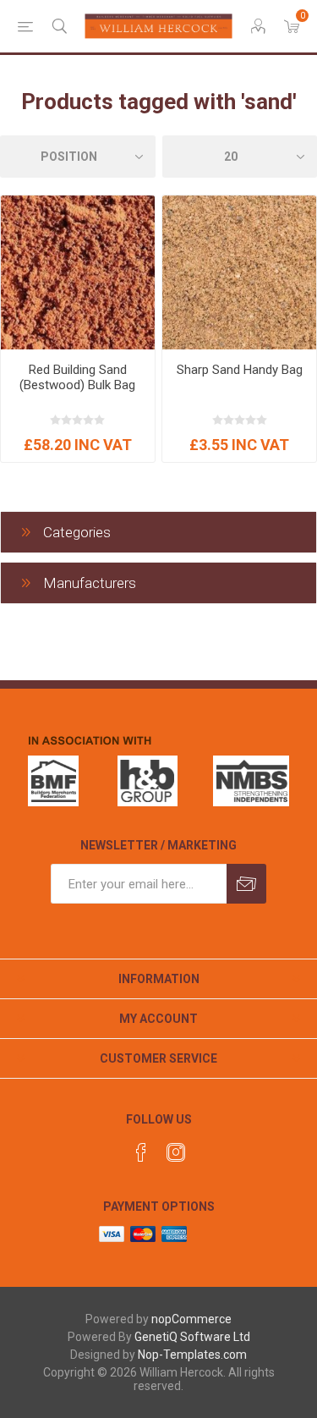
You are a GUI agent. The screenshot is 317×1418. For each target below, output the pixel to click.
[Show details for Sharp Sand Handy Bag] (239, 272)
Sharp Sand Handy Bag (240, 369)
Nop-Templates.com (192, 1354)
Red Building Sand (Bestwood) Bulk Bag (77, 377)
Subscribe (246, 884)
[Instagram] (175, 1152)
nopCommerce (191, 1319)
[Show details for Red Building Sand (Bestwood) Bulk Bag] (78, 272)
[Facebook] (141, 1152)
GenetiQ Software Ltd (192, 1337)
